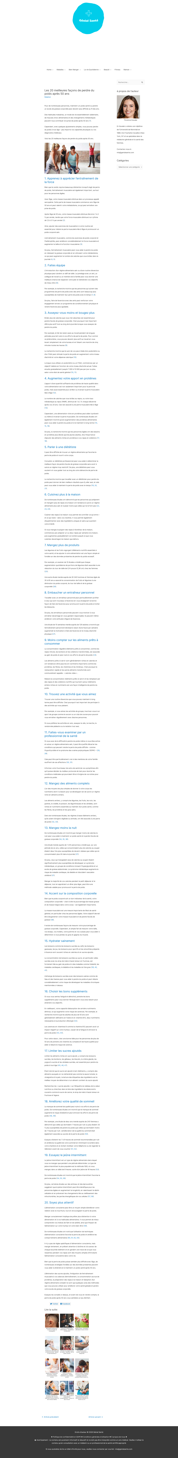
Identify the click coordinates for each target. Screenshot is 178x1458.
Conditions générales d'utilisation (96, 1437)
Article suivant (96, 1417)
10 (75, 357)
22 (98, 506)
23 (45, 509)
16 (48, 426)
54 (58, 1178)
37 (77, 854)
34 (61, 839)
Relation (47, 97)
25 (46, 571)
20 (96, 485)
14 (96, 423)
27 (54, 634)
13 (46, 408)
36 (66, 839)
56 (64, 1178)
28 (98, 750)
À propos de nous (118, 1437)
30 (68, 762)
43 (58, 1033)
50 (86, 1134)
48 (51, 1116)
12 (54, 393)
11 (75, 372)
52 (75, 1149)
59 (85, 1226)
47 (65, 1065)
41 (45, 970)
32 (53, 822)
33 (56, 822)
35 (63, 839)
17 (98, 438)
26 (54, 586)
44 (61, 1033)
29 (45, 753)
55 (61, 1178)
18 (45, 441)
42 (76, 1021)
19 (93, 485)
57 (89, 1196)
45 (59, 1065)
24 (48, 509)
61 (72, 1238)
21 (45, 488)
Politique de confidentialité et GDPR (67, 1437)
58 (92, 1196)
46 (62, 1065)
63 (78, 1238)
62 (75, 1238)
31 (71, 762)
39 (93, 967)
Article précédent (50, 1417)
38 (52, 920)
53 (97, 1169)
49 (54, 1116)
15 (45, 426)
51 (72, 1149)
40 (96, 967)
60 (69, 1238)
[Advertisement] (89, 52)
